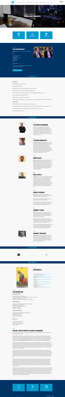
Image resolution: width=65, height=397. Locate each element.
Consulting (28, 2)
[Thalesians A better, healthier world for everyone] (13, 2)
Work (31, 2)
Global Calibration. (41, 276)
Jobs (46, 2)
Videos (43, 2)
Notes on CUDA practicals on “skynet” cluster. (43, 287)
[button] (21, 2)
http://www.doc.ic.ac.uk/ (21, 63)
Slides (40, 2)
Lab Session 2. (41, 286)
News (33, 2)
